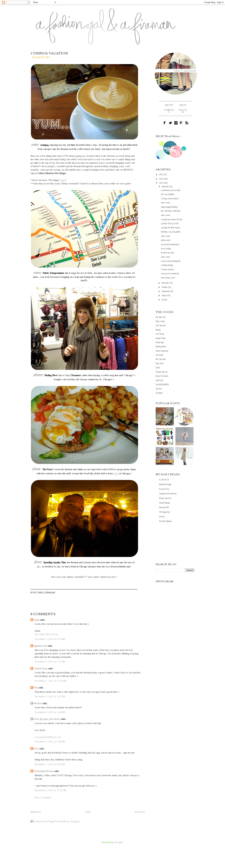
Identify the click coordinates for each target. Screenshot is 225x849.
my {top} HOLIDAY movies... (170, 227)
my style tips (161, 317)
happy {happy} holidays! (169, 207)
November (166, 283)
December (165, 186)
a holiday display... (167, 265)
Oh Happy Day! (164, 512)
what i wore (160, 321)
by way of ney (164, 489)
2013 (161, 174)
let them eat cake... (167, 252)
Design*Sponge (164, 502)
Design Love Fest (165, 498)
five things (38, 592)
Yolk (115, 473)
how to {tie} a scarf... (168, 277)
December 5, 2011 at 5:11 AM (50, 639)
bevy (36, 748)
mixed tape (160, 342)
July (163, 299)
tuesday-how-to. (162, 371)
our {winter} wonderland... (170, 244)
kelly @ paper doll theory (47, 719)
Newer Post (35, 812)
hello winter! (165, 240)
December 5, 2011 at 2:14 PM (50, 712)
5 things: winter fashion (170, 198)
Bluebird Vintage (165, 484)
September (166, 291)
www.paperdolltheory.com (48, 737)
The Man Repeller (165, 521)
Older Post (140, 812)
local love (159, 380)
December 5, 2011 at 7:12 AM (50, 661)
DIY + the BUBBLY (167, 194)
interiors (159, 388)
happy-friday (160, 338)
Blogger (119, 842)
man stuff (159, 363)
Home (87, 812)
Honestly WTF (164, 507)
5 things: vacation (167, 269)
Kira (36, 687)
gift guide (159, 355)
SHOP (183, 105)
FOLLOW (183, 111)
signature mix (40, 645)
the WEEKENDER (162, 384)
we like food (161, 359)
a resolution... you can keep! (170, 190)
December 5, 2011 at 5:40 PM (50, 741)
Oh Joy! (162, 516)
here (63, 180)
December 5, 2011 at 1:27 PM (50, 696)
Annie (37, 619)
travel (158, 367)
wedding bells (161, 346)
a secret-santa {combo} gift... (171, 261)
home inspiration (162, 350)
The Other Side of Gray (46, 634)
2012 (161, 178)
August (164, 295)
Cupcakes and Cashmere (168, 493)
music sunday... (166, 248)
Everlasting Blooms (44, 771)
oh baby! (159, 393)
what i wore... (165, 202)
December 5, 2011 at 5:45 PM (50, 764)
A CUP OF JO (164, 479)
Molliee (38, 703)
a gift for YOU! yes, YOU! (170, 223)
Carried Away (41, 668)
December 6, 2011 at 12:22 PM (50, 790)
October (165, 287)
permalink (50, 592)
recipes (158, 329)
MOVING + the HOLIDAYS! (171, 232)
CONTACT (169, 111)
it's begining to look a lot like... (172, 219)
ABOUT (169, 105)
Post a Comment (43, 797)
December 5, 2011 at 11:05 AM (50, 680)
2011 (161, 183)
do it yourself (160, 325)
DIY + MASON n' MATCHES (171, 211)
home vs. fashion (162, 376)
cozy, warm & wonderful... (170, 273)
